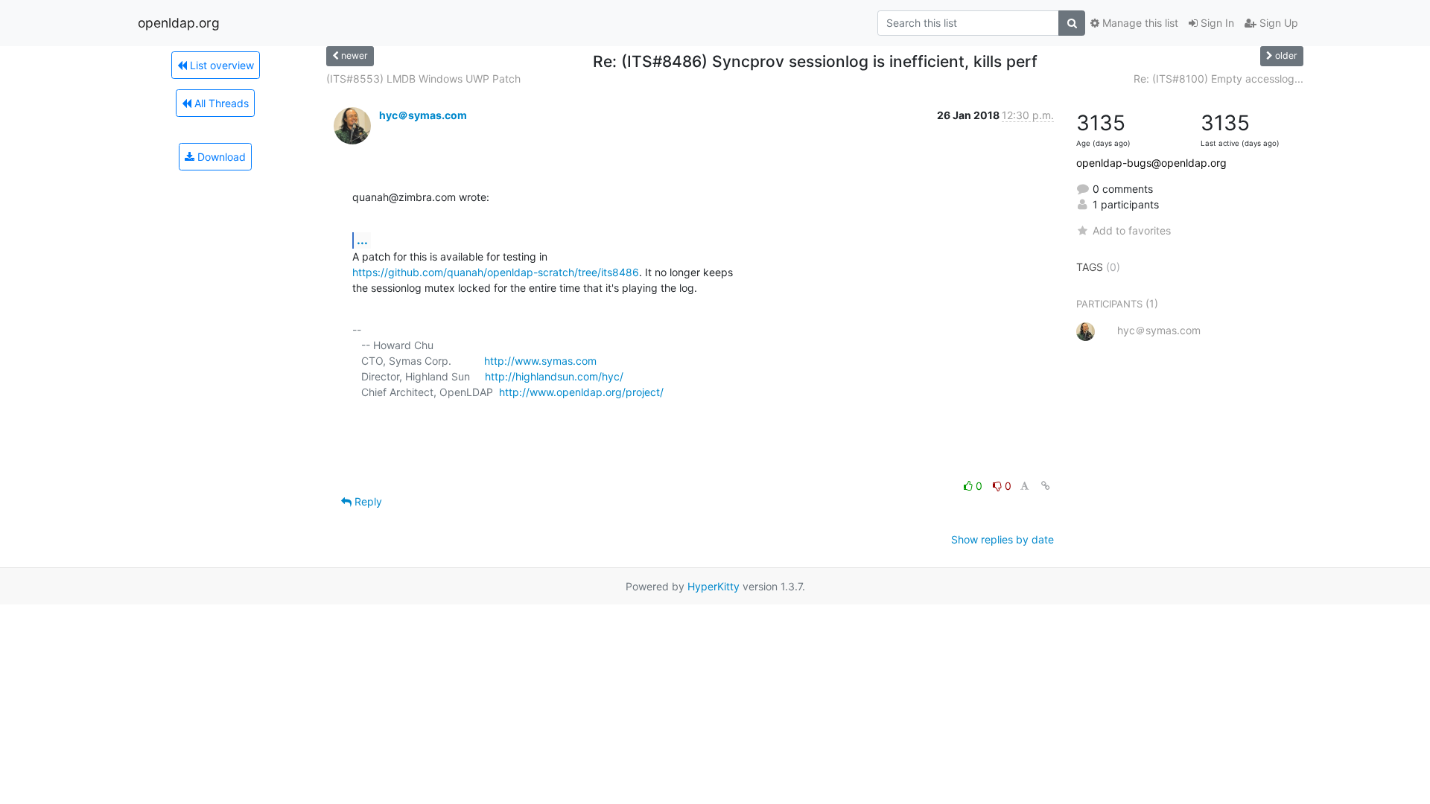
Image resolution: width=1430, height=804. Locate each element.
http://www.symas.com (540, 360)
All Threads (220, 103)
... (362, 239)
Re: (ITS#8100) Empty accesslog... (1218, 78)
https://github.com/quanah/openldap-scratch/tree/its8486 (495, 272)
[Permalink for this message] (1045, 485)
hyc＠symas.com (423, 115)
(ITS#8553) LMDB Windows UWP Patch (423, 78)
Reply (367, 501)
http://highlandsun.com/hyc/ (554, 376)
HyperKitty (713, 586)
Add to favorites (1132, 230)
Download (220, 156)
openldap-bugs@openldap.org (1151, 162)
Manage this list (1138, 22)
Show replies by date (1002, 539)
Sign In (1216, 22)
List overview (220, 65)
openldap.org (179, 23)
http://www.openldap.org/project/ (581, 392)
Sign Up (1277, 22)
